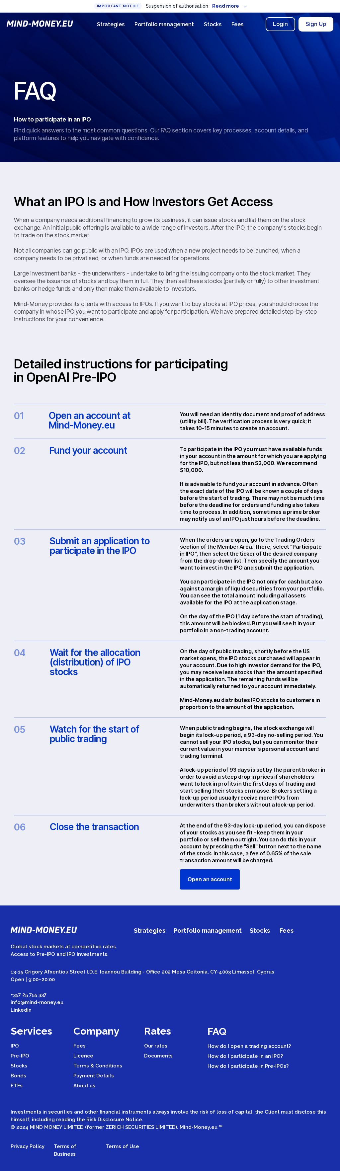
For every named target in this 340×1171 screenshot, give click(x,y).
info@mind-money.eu (37, 1002)
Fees (237, 24)
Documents (158, 1056)
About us (84, 1086)
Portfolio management (164, 24)
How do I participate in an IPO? (245, 1056)
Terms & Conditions (97, 1066)
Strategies (111, 24)
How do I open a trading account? (249, 1046)
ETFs (17, 1086)
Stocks (212, 24)
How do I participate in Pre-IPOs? (248, 1066)
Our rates (155, 1046)
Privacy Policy (27, 1146)
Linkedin (21, 1010)
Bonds (18, 1076)
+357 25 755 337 (28, 995)
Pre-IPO (20, 1056)
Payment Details (93, 1076)
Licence (83, 1056)
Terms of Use (122, 1146)
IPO (15, 1046)
